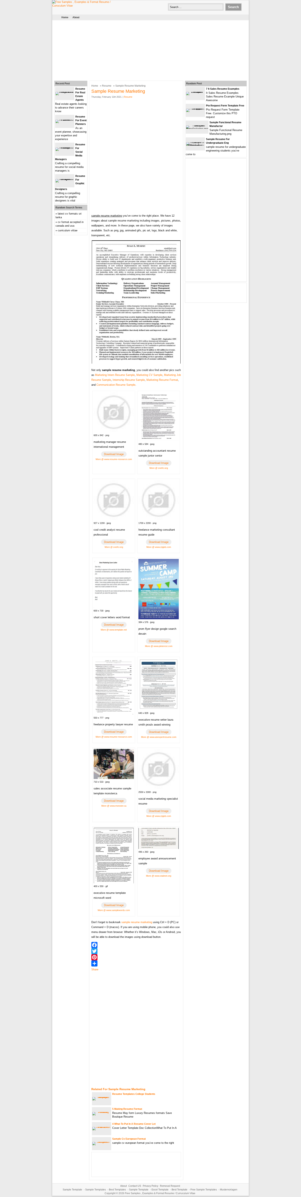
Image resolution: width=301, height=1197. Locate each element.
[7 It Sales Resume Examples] (195, 91)
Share (94, 969)
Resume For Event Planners (81, 120)
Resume (106, 85)
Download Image (114, 454)
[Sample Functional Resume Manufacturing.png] (197, 128)
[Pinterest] (136, 957)
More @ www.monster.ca (113, 806)
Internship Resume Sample (129, 379)
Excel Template (160, 1189)
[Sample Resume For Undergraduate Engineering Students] (195, 145)
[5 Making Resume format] (101, 1111)
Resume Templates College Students (133, 1094)
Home (64, 17)
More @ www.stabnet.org (158, 876)
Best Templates (117, 1189)
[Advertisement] (150, 50)
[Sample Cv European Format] (101, 1141)
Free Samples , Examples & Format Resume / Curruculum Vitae (160, 1193)
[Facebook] (136, 945)
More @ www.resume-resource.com (114, 459)
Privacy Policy (150, 1186)
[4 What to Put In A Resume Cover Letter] (101, 1126)
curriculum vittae (67, 230)
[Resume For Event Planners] (64, 119)
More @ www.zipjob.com (158, 547)
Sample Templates (95, 1189)
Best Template (179, 1189)
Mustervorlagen (228, 1189)
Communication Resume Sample (115, 384)
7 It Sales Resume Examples (222, 88)
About (75, 17)
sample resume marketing (136, 922)
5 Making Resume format (127, 1109)
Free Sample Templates (203, 1189)
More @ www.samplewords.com (114, 910)
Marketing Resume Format (162, 379)
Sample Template (72, 1189)
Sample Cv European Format (129, 1138)
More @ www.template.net (114, 629)
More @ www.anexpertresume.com (158, 737)
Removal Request (170, 1186)
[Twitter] (136, 951)
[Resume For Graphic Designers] (64, 179)
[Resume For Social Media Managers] (64, 147)
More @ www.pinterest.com (158, 646)
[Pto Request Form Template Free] (195, 108)
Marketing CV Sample (149, 374)
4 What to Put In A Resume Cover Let (134, 1123)
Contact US (134, 1186)
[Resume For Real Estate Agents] (64, 91)
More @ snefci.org (158, 468)
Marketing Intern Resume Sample (115, 374)
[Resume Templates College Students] (101, 1097)
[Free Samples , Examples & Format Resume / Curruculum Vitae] (83, 5)
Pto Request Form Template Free (225, 105)
